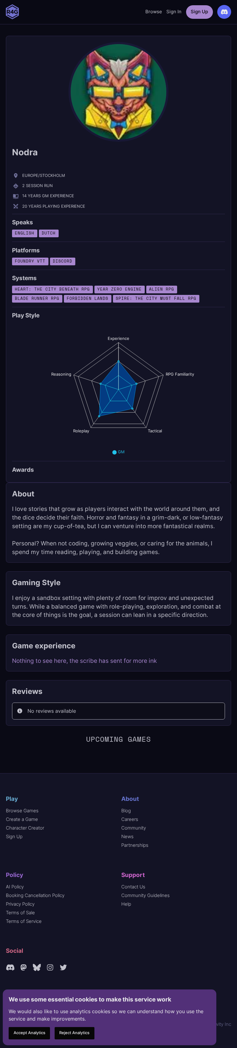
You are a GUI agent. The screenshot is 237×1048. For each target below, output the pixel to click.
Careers (129, 819)
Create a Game (22, 819)
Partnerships (134, 845)
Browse (153, 11)
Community (133, 828)
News (127, 836)
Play (12, 798)
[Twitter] (63, 967)
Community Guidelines (145, 895)
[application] (118, 389)
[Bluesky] (36, 967)
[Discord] (10, 967)
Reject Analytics (74, 1032)
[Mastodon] (23, 967)
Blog (126, 811)
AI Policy (15, 887)
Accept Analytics (29, 1032)
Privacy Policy (20, 904)
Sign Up (199, 11)
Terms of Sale (20, 912)
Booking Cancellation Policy (35, 895)
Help (126, 904)
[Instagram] (50, 967)
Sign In (173, 11)
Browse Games (22, 811)
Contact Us (133, 887)
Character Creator (25, 828)
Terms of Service (24, 921)
